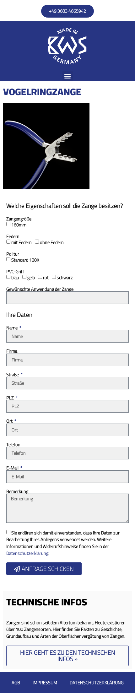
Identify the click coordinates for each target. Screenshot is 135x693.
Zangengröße (18, 219)
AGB (16, 682)
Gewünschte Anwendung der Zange (39, 289)
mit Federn (21, 242)
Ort (10, 421)
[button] (67, 76)
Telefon (13, 444)
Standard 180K (25, 260)
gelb (31, 277)
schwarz (65, 277)
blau (15, 277)
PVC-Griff (15, 271)
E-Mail (12, 468)
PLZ (10, 398)
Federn (12, 236)
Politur (12, 254)
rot (46, 277)
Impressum (45, 682)
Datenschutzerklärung (27, 553)
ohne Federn (52, 242)
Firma (11, 351)
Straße (13, 374)
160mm (18, 224)
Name (12, 328)
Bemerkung (17, 491)
